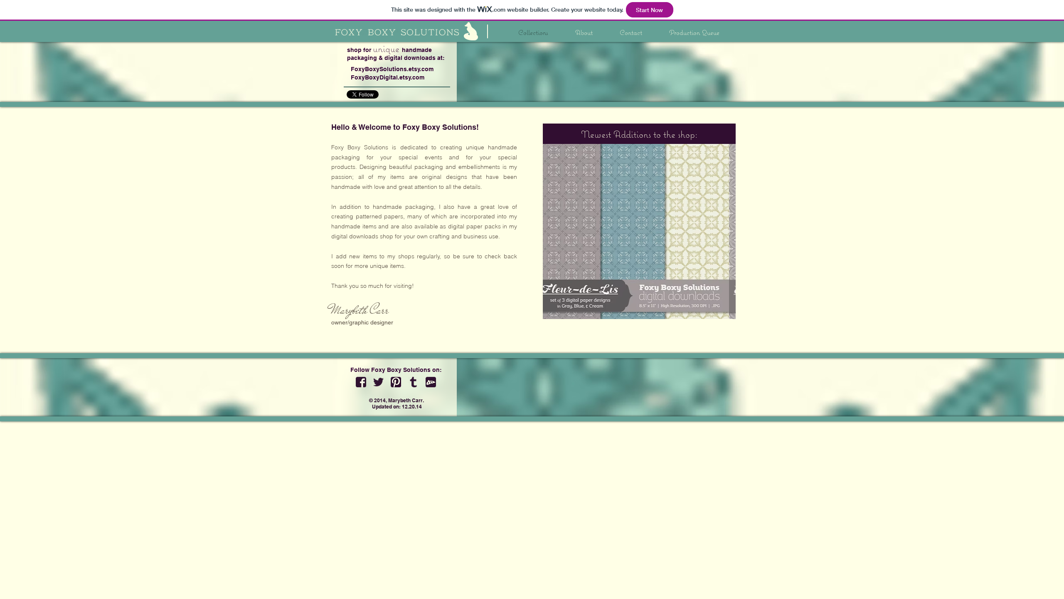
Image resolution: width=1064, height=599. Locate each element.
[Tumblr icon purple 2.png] (413, 382)
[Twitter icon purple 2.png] (378, 382)
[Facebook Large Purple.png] (361, 382)
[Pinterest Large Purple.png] (396, 382)
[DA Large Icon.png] (431, 382)
